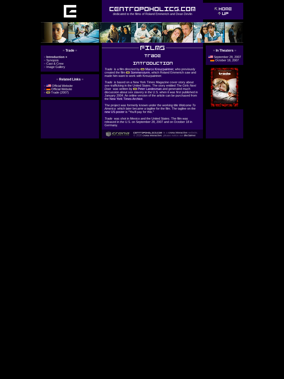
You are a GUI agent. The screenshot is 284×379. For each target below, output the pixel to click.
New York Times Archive (126, 98)
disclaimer (190, 135)
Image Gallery (54, 67)
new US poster (115, 111)
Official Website (58, 85)
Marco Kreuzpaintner (158, 69)
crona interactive (177, 132)
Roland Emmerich (157, 14)
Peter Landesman (149, 88)
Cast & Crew (54, 63)
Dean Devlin (184, 14)
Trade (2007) (56, 92)
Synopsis (51, 60)
